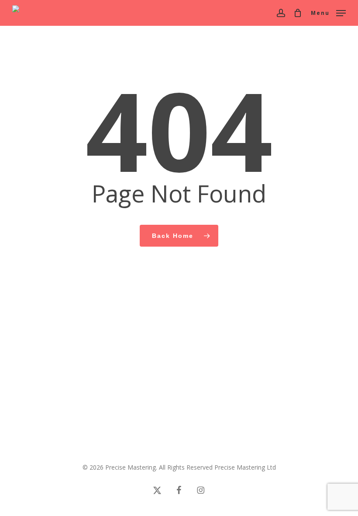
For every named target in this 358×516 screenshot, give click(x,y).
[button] (328, 12)
